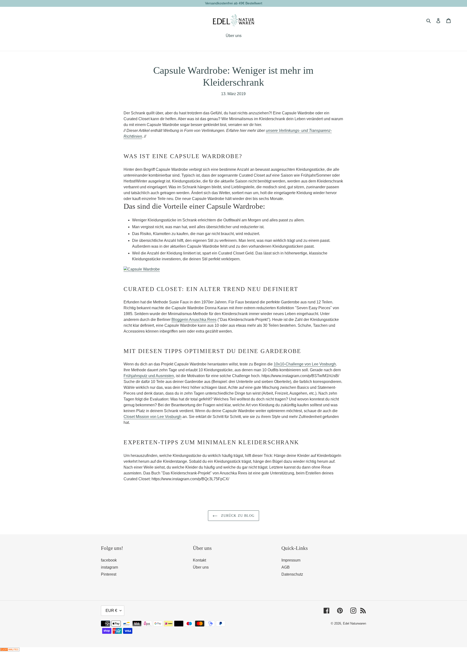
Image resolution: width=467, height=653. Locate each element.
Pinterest (108, 574)
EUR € (111, 610)
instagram (109, 567)
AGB (285, 567)
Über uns (201, 567)
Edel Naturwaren (354, 623)
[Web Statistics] (9, 650)
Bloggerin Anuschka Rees (193, 319)
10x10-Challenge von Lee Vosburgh (305, 364)
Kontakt (199, 560)
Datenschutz (292, 574)
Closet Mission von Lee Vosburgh (152, 417)
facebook (109, 560)
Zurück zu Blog (237, 515)
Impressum (290, 560)
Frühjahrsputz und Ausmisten (149, 376)
